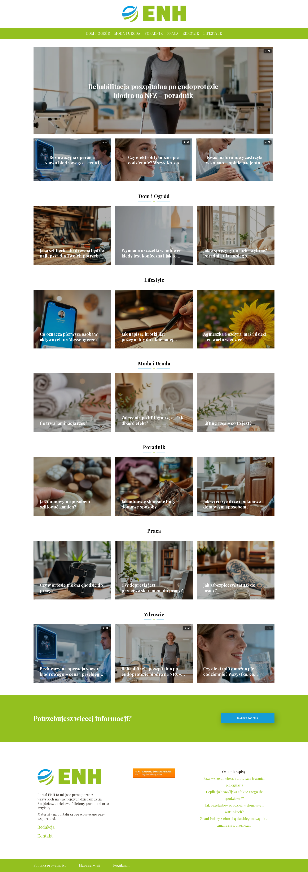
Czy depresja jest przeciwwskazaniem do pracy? (152, 587)
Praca (173, 33)
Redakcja (46, 827)
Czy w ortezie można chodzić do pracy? (71, 587)
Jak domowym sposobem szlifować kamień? (65, 504)
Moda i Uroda (127, 33)
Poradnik (154, 33)
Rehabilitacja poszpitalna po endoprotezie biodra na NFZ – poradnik (153, 90)
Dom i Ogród (98, 33)
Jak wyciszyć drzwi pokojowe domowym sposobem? (232, 504)
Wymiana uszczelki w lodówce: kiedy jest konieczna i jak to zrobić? (152, 253)
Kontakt (45, 836)
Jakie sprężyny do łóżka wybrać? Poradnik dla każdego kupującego (235, 253)
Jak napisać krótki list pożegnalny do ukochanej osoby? (147, 336)
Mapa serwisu (89, 865)
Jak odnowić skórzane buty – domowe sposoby (150, 504)
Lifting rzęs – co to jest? (227, 423)
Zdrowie (191, 33)
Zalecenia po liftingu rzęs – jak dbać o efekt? (152, 420)
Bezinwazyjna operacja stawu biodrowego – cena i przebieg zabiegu (72, 160)
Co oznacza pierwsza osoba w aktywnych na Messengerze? (69, 336)
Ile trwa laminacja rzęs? (63, 423)
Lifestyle (212, 33)
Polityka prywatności (50, 865)
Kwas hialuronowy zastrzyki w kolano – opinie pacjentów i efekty (235, 160)
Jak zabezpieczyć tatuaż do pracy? (229, 587)
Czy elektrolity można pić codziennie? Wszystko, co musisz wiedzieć (153, 160)
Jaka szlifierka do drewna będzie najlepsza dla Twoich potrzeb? (72, 253)
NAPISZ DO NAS (247, 718)
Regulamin (121, 865)
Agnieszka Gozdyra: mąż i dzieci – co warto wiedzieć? (235, 336)
